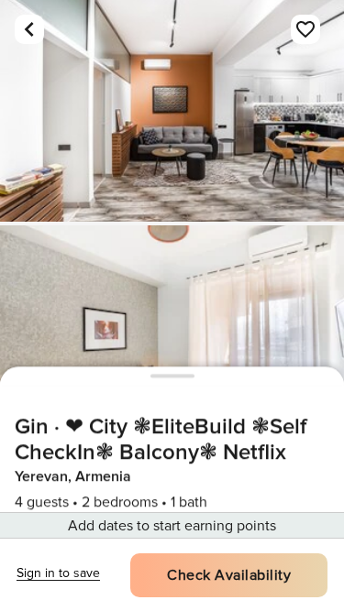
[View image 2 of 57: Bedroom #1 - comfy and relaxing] (172, 336)
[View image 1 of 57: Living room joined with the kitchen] (172, 111)
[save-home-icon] (305, 29)
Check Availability (229, 575)
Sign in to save (58, 573)
